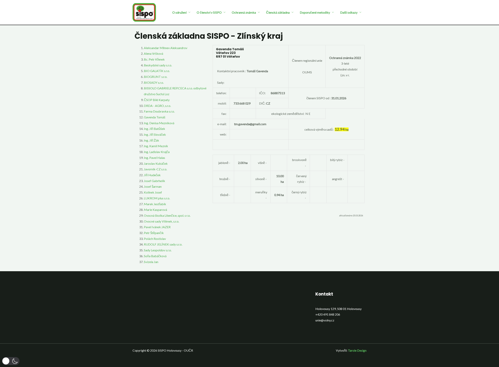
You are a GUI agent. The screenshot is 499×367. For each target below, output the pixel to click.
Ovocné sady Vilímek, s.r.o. (161, 221)
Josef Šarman (153, 186)
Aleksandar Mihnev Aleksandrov (165, 48)
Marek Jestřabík (155, 204)
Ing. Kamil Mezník (156, 146)
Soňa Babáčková (155, 256)
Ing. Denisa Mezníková (159, 123)
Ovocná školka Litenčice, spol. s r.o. (167, 215)
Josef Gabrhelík (154, 181)
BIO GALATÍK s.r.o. (157, 71)
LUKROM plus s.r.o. (157, 198)
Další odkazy (348, 12)
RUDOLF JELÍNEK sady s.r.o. (163, 244)
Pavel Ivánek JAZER (157, 227)
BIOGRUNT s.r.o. (155, 76)
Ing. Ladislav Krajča (157, 152)
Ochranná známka (244, 12)
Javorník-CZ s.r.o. (155, 169)
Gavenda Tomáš (154, 117)
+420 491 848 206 (327, 314)
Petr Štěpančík (154, 233)
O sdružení (179, 12)
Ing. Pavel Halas (154, 157)
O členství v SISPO (209, 12)
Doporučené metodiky (315, 12)
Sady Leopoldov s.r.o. (158, 250)
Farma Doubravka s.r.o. (159, 111)
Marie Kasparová (155, 209)
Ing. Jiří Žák (151, 140)
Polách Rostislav (155, 238)
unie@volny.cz (324, 320)
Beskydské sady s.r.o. (158, 65)
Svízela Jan (151, 262)
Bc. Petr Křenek (154, 59)
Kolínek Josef (153, 192)
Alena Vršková (153, 53)
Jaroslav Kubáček (156, 163)
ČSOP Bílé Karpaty (157, 100)
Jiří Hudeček (152, 175)
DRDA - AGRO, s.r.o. (157, 105)
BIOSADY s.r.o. (154, 82)
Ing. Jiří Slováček (155, 134)
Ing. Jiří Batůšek (154, 128)
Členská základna (278, 12)
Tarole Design (357, 350)
